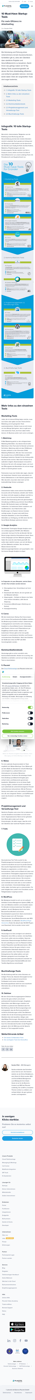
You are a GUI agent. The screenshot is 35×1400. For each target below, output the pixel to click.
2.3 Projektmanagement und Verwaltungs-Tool (17, 108)
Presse (4, 1242)
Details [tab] (15, 676)
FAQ (3, 1314)
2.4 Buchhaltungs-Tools (15, 114)
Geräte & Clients (7, 1222)
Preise (4, 1205)
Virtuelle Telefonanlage (10, 1366)
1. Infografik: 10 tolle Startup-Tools (18, 90)
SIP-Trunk (5, 1173)
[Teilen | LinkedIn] (11, 1049)
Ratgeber (5, 1271)
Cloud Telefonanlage (10, 669)
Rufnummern (6, 1219)
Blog (3, 1268)
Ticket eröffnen (7, 1304)
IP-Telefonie (22, 1364)
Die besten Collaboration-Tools (13, 1038)
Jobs (3, 1238)
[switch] (30, 712)
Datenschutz (7, 1393)
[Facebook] (20, 1340)
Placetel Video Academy (10, 1301)
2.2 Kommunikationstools (15, 104)
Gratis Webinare (7, 1278)
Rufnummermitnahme (9, 1285)
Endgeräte (5, 1215)
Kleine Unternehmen (8, 1189)
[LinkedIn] (8, 1340)
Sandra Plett (8, 28)
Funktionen (5, 1209)
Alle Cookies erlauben (17, 731)
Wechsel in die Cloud (8, 1281)
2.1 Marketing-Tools (13, 100)
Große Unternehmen (8, 1196)
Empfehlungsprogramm (9, 1288)
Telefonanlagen (12, 1364)
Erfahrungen (6, 1245)
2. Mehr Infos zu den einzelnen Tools (18, 95)
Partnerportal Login (8, 1255)
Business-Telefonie (17, 1368)
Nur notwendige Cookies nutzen (17, 736)
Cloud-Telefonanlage (8, 1159)
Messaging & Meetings (9, 1163)
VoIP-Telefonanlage (24, 1366)
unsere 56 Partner (13, 686)
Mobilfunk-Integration (9, 1169)
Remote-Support (7, 1308)
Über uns (5, 1235)
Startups (4, 1186)
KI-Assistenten (6, 1176)
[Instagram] (14, 1340)
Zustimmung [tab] (6, 676)
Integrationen (6, 1212)
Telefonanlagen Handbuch (10, 1275)
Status (4, 1311)
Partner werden (7, 1258)
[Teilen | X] (7, 1049)
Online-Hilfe (6, 1298)
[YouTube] (26, 1340)
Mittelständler (6, 1192)
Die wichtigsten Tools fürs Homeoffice (16, 1040)
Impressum (28, 1393)
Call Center (5, 1166)
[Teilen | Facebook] (3, 1049)
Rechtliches (18, 1393)
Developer (5, 1225)
